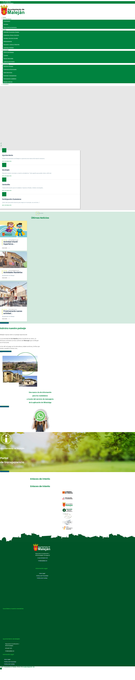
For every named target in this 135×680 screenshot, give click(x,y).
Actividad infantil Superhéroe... (10, 243)
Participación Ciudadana (10, 78)
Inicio (4, 17)
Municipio (5, 50)
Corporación (7, 21)
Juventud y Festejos (9, 47)
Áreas (4, 29)
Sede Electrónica (8, 72)
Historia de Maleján (9, 52)
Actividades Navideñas (12, 272)
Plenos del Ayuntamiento (10, 27)
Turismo (6, 55)
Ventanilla (6, 64)
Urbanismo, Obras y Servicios (11, 35)
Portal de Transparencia (10, 75)
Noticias (5, 240)
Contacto (5, 84)
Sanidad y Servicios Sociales (11, 38)
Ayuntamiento (7, 19)
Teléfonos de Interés (9, 61)
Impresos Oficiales (8, 66)
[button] (67, 143)
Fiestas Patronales (8, 58)
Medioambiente (8, 41)
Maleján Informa (8, 82)
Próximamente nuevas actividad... (12, 312)
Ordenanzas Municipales (10, 69)
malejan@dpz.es (9, 3)
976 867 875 (8, 1)
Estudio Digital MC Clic (29, 667)
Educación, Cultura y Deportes (11, 44)
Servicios (6, 24)
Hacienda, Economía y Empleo (11, 32)
